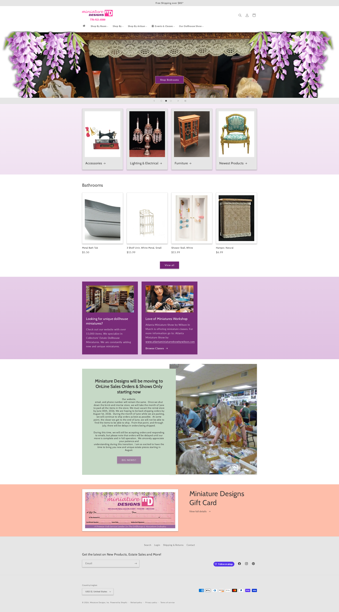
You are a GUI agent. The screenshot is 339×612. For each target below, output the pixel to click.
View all (169, 265)
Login (157, 545)
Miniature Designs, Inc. (100, 602)
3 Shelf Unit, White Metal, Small (144, 247)
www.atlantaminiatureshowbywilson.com (170, 341)
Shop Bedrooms (169, 79)
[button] (240, 15)
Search (147, 545)
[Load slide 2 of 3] (166, 100)
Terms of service (167, 602)
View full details (198, 511)
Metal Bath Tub (90, 247)
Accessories (93, 163)
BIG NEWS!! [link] (129, 459)
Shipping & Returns (173, 545)
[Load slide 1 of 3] (161, 100)
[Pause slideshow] (185, 101)
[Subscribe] (135, 563)
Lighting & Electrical (144, 163)
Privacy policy (151, 602)
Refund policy (136, 602)
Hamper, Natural (224, 247)
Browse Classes (155, 348)
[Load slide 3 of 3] (170, 100)
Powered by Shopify (118, 602)
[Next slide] (178, 101)
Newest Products (231, 163)
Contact (191, 545)
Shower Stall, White (182, 247)
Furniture (181, 163)
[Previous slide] (154, 101)
